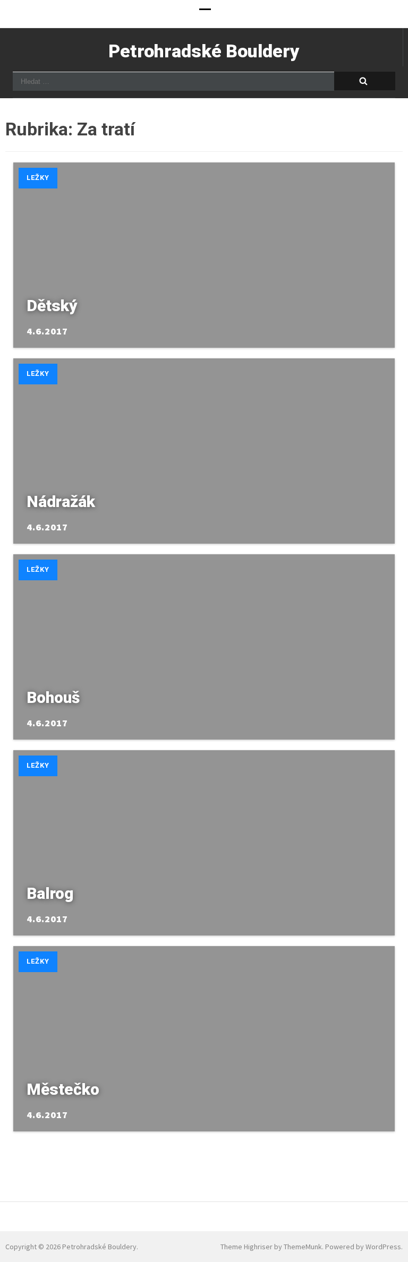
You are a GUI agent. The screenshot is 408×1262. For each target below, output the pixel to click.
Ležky (38, 178)
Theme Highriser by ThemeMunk (271, 1246)
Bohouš (53, 697)
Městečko (63, 1089)
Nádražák (61, 501)
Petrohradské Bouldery (204, 51)
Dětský (52, 305)
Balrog (50, 893)
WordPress (383, 1246)
